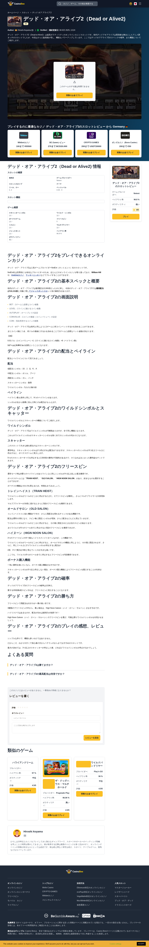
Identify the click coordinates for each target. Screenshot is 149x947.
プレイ (126, 217)
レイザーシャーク (122, 892)
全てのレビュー (18, 713)
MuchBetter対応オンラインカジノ (91, 901)
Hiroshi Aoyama (24, 30)
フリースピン (13, 896)
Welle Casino (47, 888)
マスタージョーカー (123, 888)
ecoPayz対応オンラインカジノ (90, 892)
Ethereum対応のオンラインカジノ (91, 888)
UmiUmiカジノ (17, 275)
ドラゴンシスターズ (123, 905)
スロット (25, 13)
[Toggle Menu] (140, 4)
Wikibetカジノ (48, 896)
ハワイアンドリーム (22, 762)
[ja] (135, 3)
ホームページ (13, 13)
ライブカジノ (13, 905)
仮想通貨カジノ (83, 905)
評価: (14, 708)
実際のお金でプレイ (74, 95)
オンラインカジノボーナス (19, 892)
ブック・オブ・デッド (124, 901)
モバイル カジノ (15, 901)
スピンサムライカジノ (51, 900)
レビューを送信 (91, 738)
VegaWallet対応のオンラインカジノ (92, 896)
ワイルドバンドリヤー (97, 764)
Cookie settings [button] (115, 944)
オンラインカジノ (15, 888)
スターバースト (121, 896)
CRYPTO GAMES (49, 891)
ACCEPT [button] (141, 944)
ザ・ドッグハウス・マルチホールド (62, 783)
